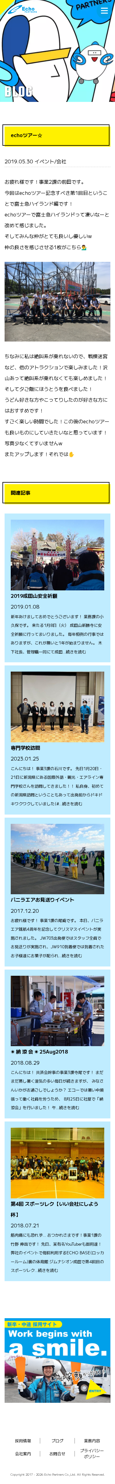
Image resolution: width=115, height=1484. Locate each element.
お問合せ (57, 1454)
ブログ (57, 1441)
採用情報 (23, 1441)
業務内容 (92, 1441)
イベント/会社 (50, 161)
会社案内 (23, 1454)
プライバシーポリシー (92, 1453)
